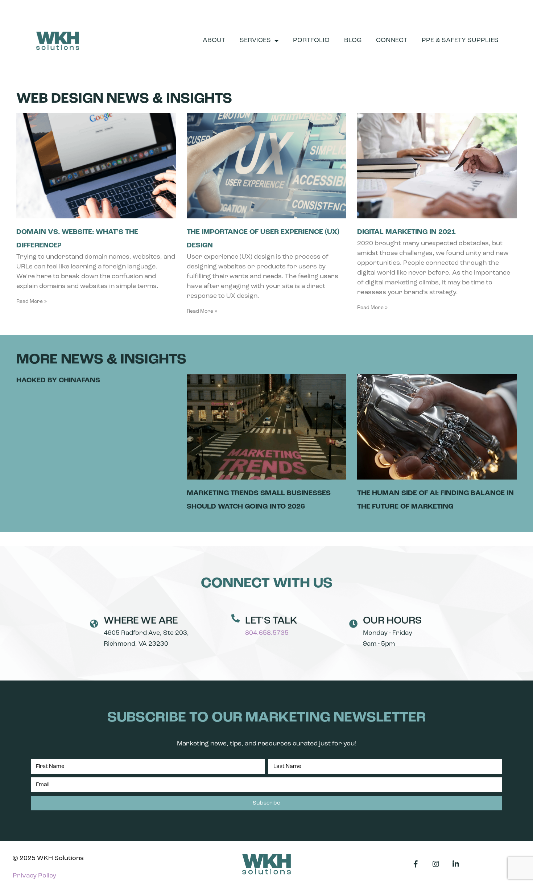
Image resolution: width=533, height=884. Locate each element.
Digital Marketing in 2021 (406, 232)
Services (255, 40)
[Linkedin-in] (456, 864)
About (214, 40)
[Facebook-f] (416, 864)
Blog (352, 40)
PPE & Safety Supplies (460, 40)
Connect (391, 40)
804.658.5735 (267, 633)
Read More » (31, 301)
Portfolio (311, 40)
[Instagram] (436, 864)
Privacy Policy (34, 876)
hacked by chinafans (58, 380)
